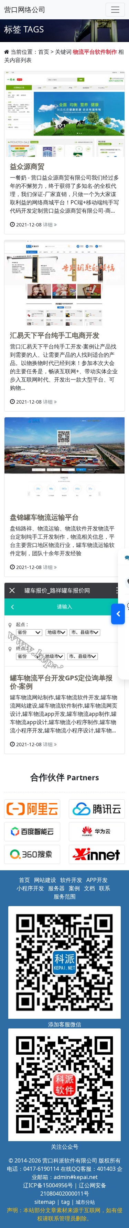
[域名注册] (98, 855)
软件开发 (71, 880)
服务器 (56, 888)
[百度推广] (34, 832)
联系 (104, 888)
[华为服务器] (98, 832)
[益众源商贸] (64, 113)
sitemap (44, 1202)
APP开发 (97, 880)
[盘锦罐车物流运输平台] (64, 462)
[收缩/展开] (118, 614)
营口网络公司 (24, 9)
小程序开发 (30, 888)
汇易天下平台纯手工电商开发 (54, 335)
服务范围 (65, 896)
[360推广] (34, 855)
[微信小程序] (98, 810)
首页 (43, 51)
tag (65, 1202)
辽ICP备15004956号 (48, 1185)
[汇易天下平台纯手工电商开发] (64, 282)
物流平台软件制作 (95, 51)
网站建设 (45, 880)
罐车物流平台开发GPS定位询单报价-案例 (61, 682)
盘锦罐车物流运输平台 (44, 517)
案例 (74, 888)
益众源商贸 (27, 166)
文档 (89, 888)
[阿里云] (34, 810)
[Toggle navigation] (115, 10)
